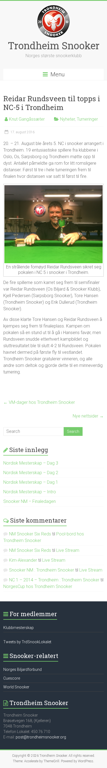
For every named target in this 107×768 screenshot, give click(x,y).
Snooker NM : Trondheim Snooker (41, 570)
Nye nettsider (88, 416)
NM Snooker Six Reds (30, 534)
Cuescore (11, 678)
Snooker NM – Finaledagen (29, 501)
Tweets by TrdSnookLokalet (27, 642)
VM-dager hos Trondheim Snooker (39, 402)
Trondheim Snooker (54, 45)
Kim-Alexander (23, 560)
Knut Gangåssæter (27, 119)
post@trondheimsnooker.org (41, 737)
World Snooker (16, 687)
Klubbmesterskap (18, 627)
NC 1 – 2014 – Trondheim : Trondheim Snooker (54, 579)
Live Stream (67, 550)
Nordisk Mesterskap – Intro (29, 491)
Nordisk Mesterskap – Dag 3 (30, 463)
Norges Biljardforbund (22, 669)
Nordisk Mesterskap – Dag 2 (30, 472)
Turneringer (87, 119)
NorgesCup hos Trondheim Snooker (37, 586)
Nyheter (67, 119)
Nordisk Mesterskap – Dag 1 (30, 482)
